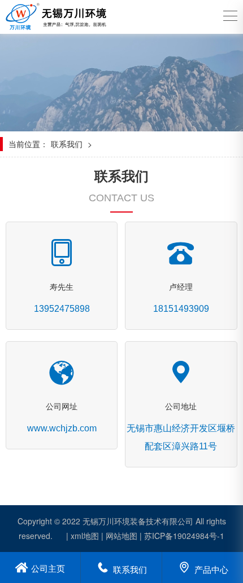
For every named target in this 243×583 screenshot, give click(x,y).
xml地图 (85, 535)
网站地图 (121, 535)
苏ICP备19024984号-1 (184, 535)
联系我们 (67, 143)
